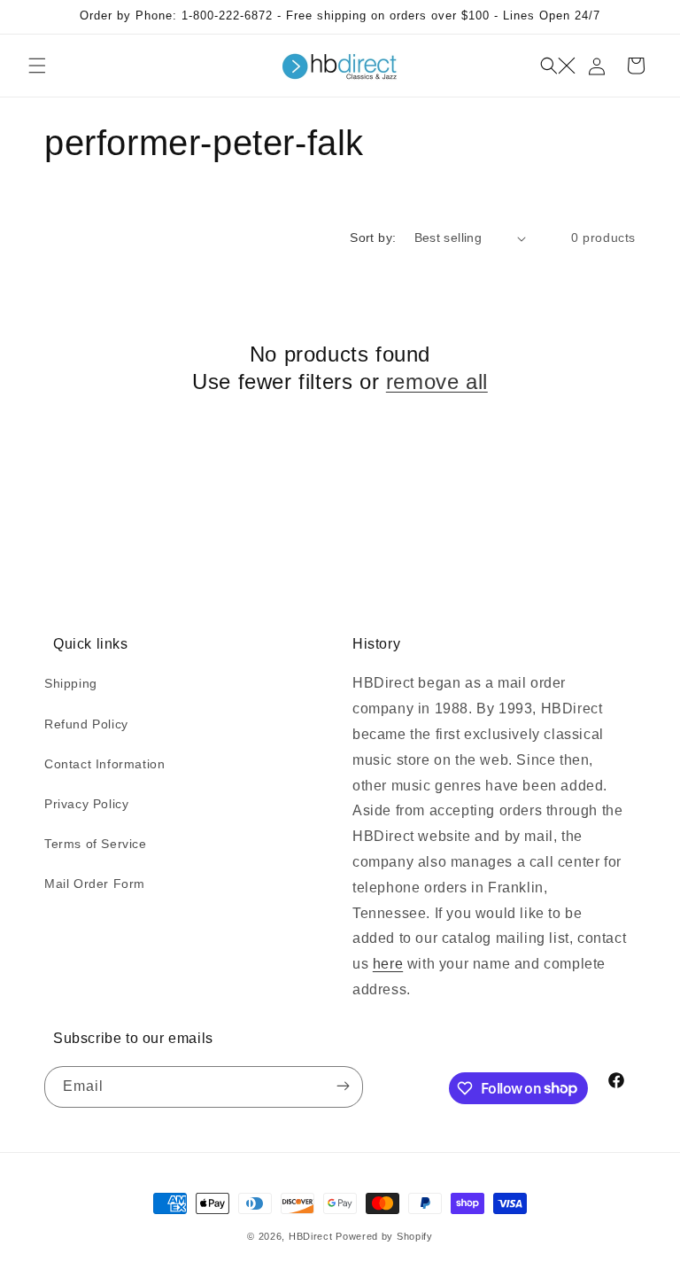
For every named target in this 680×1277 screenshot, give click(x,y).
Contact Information (104, 764)
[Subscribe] (342, 1087)
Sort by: (373, 237)
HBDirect (311, 1236)
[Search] (557, 65)
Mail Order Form (94, 883)
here (388, 963)
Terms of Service (95, 844)
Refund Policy (86, 724)
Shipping (70, 683)
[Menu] (37, 65)
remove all (437, 381)
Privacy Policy (86, 804)
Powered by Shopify (384, 1236)
